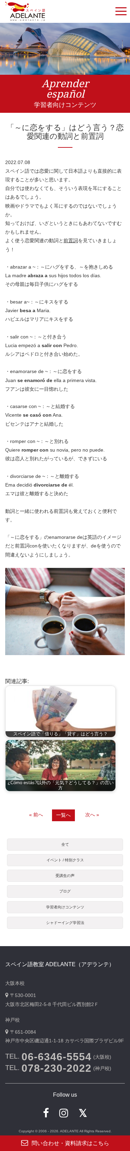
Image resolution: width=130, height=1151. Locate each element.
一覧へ (63, 815)
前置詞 (70, 240)
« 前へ (36, 814)
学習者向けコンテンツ (65, 907)
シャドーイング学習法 (65, 923)
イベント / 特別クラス (65, 860)
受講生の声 (65, 875)
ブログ (65, 891)
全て (65, 844)
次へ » (92, 814)
